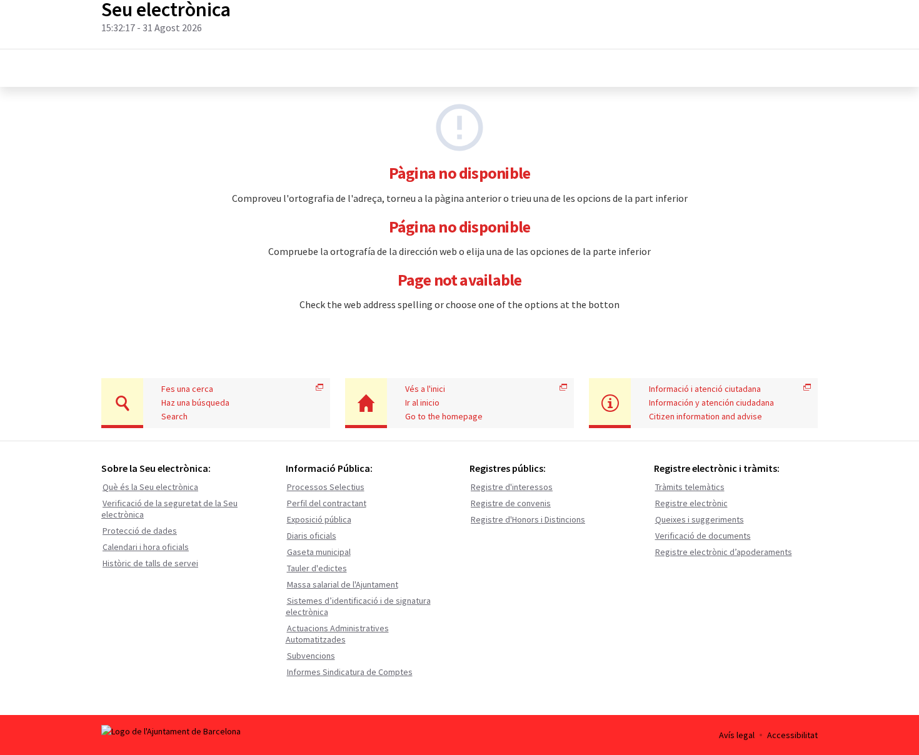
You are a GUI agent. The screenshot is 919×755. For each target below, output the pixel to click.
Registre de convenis (511, 503)
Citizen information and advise (705, 416)
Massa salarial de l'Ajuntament (342, 584)
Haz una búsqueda (195, 402)
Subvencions (311, 655)
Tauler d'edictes (317, 568)
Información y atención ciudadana (711, 402)
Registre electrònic (691, 503)
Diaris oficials (311, 535)
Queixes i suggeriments (699, 519)
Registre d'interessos (512, 486)
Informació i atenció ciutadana (705, 388)
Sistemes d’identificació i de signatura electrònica (358, 606)
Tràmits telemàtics (690, 486)
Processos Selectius (325, 486)
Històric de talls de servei (150, 563)
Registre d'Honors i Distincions (528, 519)
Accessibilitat (792, 735)
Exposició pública (319, 519)
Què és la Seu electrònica (150, 486)
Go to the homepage (444, 416)
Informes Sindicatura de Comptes (350, 672)
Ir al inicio (422, 402)
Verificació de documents (703, 535)
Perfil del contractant (326, 503)
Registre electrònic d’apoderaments (723, 552)
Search (174, 416)
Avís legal (737, 735)
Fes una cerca (187, 388)
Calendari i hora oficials (146, 546)
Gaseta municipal (319, 552)
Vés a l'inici (425, 388)
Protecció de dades (140, 530)
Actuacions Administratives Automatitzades (337, 633)
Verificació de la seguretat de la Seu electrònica (169, 509)
